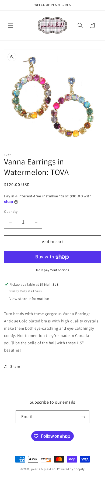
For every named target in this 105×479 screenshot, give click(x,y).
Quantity (11, 211)
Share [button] (15, 366)
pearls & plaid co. (43, 469)
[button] (11, 25)
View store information (29, 298)
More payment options (52, 270)
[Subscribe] (83, 416)
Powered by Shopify (71, 469)
